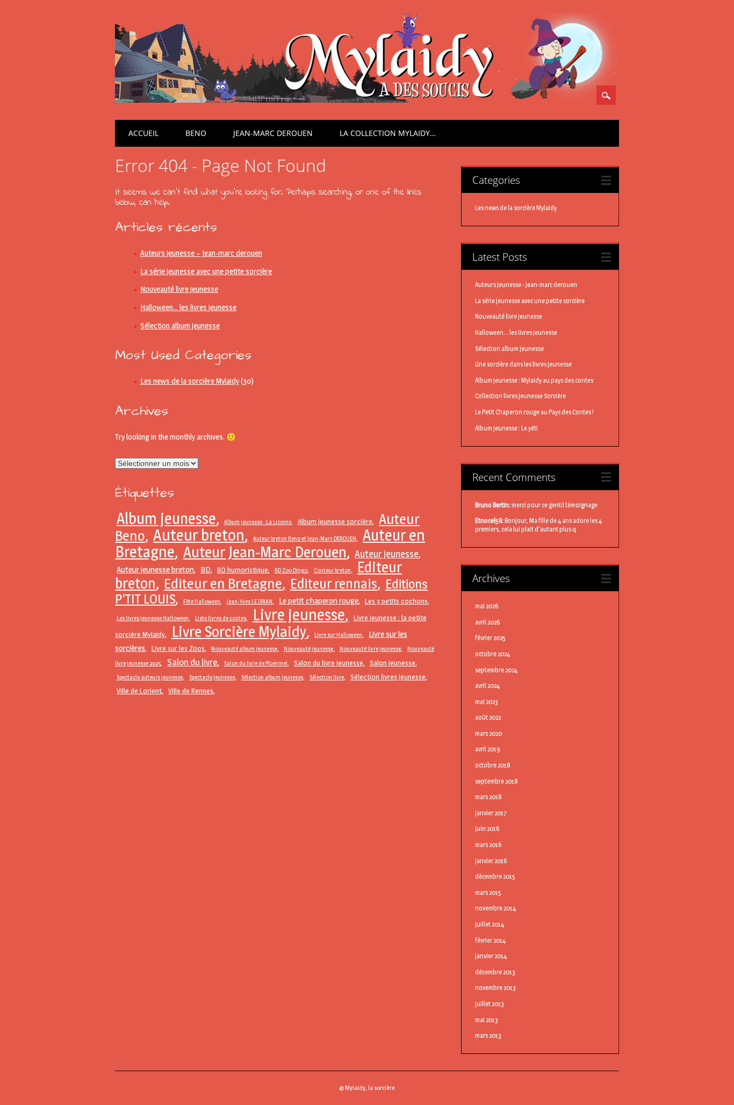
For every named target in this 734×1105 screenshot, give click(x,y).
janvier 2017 (491, 813)
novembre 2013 (495, 988)
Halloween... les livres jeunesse (516, 332)
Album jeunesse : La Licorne (257, 522)
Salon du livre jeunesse (328, 662)
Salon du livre (192, 662)
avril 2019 (487, 749)
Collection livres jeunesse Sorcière (520, 396)
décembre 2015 (495, 876)
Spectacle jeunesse (212, 677)
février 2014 (490, 940)
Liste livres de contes (220, 618)
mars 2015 (488, 892)
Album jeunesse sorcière (335, 521)
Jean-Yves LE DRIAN (249, 601)
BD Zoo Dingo (291, 570)
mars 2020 (488, 733)
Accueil (143, 133)
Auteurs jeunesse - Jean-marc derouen (526, 285)
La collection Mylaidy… (388, 133)
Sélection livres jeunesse (388, 676)
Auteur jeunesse (387, 553)
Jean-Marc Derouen (273, 133)
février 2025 (490, 638)
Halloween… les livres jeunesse (188, 307)
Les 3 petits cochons (396, 601)
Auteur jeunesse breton (155, 569)
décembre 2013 (495, 972)
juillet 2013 (489, 1004)
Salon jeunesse (392, 662)
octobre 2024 (492, 654)
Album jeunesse (166, 518)
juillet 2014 (489, 924)
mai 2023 (486, 702)
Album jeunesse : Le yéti (506, 428)
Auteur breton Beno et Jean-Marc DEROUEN (304, 538)
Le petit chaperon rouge (318, 600)
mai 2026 (486, 606)
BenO (195, 133)
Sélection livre (327, 677)
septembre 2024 (496, 670)
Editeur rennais (333, 583)
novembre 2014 (495, 908)
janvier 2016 (491, 861)
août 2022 (488, 717)
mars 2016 (488, 845)
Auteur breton (198, 535)
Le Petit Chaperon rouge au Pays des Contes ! (534, 412)
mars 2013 (488, 1035)
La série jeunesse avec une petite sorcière (206, 271)
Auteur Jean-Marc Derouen (265, 552)
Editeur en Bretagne (223, 583)
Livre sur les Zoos (178, 648)
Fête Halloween (201, 601)
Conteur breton (332, 570)
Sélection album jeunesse (180, 326)
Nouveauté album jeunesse (244, 648)
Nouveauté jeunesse (308, 648)
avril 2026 (487, 622)
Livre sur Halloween (338, 635)
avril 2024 (487, 685)
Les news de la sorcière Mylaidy (189, 381)
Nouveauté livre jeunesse (179, 289)
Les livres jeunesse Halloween (153, 618)
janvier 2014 (491, 956)
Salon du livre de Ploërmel (255, 663)
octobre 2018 (492, 765)
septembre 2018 (496, 781)
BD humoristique (242, 569)
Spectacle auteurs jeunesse (150, 677)
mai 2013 (486, 1020)
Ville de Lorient (139, 690)
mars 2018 (488, 797)
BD (205, 569)
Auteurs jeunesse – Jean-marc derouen (201, 253)
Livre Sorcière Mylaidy (238, 631)
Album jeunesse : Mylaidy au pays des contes (534, 380)
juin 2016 (487, 828)
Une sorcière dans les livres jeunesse (523, 364)
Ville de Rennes (190, 690)
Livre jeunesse (299, 614)
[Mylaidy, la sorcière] (366, 100)
